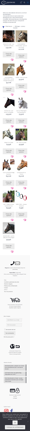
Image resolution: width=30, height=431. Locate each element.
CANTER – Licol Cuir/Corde (21, 77)
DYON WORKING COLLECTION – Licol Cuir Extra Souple (21, 45)
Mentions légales (8, 284)
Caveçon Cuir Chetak (8, 142)
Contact (6, 287)
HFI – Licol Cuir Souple (21, 142)
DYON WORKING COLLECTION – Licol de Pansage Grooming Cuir (9, 79)
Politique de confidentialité (10, 285)
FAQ (5, 280)
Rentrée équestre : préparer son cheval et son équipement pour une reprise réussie (14, 367)
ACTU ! (5, 289)
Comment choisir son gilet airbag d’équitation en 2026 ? (13, 373)
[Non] (28, 421)
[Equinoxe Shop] (8, 2)
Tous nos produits (8, 291)
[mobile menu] (27, 2)
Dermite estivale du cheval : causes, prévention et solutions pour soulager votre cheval (14, 380)
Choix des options (9, 54)
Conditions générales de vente (11, 282)
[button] (13, 59)
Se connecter (10, 333)
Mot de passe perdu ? (9, 337)
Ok (15, 422)
